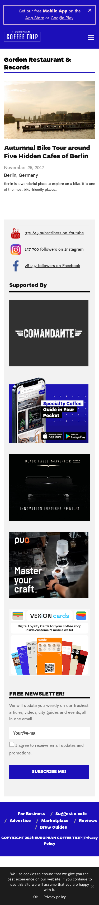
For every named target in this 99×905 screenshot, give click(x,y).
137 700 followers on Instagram (54, 250)
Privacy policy (55, 897)
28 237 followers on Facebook (52, 266)
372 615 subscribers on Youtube (54, 233)
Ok (35, 897)
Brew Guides (53, 827)
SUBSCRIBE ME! (49, 772)
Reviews (88, 821)
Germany (28, 175)
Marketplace (55, 821)
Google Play (62, 18)
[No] (92, 886)
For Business (31, 814)
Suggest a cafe (71, 814)
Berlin (10, 175)
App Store (34, 18)
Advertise (20, 821)
